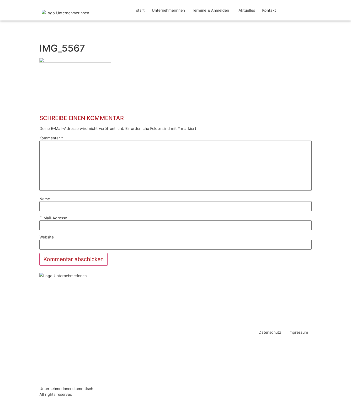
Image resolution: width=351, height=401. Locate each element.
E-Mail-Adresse (53, 218)
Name (44, 199)
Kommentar (51, 138)
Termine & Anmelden (210, 10)
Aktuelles (247, 10)
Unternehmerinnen (168, 10)
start (140, 10)
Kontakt (269, 10)
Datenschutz (270, 332)
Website (46, 237)
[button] (211, 10)
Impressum (298, 332)
